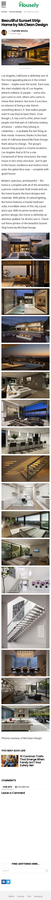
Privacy (20, 896)
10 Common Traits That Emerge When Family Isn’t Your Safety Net (32, 760)
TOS (29, 896)
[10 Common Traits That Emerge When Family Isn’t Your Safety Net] (9, 761)
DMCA (11, 896)
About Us (38, 896)
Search (47, 871)
